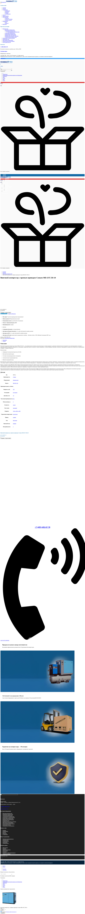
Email (1, 910)
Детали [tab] (4, 341)
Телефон (2, 909)
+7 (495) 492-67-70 (4, 46)
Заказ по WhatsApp (12, 313)
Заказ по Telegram (3, 313)
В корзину (2, 312)
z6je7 (4, 77)
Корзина (4, 848)
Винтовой (15, 420)
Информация (5, 21)
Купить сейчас (8, 312)
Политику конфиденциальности (11, 911)
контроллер (15, 414)
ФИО (1, 908)
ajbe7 (4, 79)
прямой (14, 417)
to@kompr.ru (2, 58)
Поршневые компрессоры (10, 30)
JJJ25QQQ (5, 76)
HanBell (14, 423)
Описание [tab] (5, 340)
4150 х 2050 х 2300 (16, 411)
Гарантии (7, 18)
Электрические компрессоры (11, 37)
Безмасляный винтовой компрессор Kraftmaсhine (12, 75)
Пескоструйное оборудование (9, 41)
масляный (15, 408)
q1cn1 (4, 80)
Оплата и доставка (8, 19)
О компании (5, 9)
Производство (5, 840)
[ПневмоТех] (8, 2)
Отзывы (6, 12)
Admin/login (5, 74)
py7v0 (4, 78)
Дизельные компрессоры (10, 32)
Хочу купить (5, 850)
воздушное (15, 392)
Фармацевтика (6, 843)
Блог (6, 22)
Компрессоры (5, 28)
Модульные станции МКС (8, 40)
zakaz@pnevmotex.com (4, 808)
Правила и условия (6, 853)
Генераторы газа (6, 39)
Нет (14, 398)
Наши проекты (6, 182)
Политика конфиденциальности (9, 852)
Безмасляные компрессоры (8, 818)
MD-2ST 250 (15, 383)
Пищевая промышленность (8, 839)
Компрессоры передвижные (10, 35)
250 (13, 389)
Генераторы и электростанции (9, 38)
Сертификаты (8, 13)
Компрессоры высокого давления (11, 36)
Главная (4, 7)
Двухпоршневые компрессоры (13, 31)
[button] (42, 84)
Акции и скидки (8, 20)
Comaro (14, 377)
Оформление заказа (6, 849)
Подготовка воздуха (7, 42)
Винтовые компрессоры (10, 29)
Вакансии (7, 11)
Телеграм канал (3, 51)
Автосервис (5, 842)
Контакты (5, 24)
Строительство (6, 841)
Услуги (4, 14)
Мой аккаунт (5, 847)
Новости (6, 23)
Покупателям (5, 17)
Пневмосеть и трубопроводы (8, 825)
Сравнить (5, 851)
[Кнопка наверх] (82, 911)
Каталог (4, 8)
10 (13, 395)
